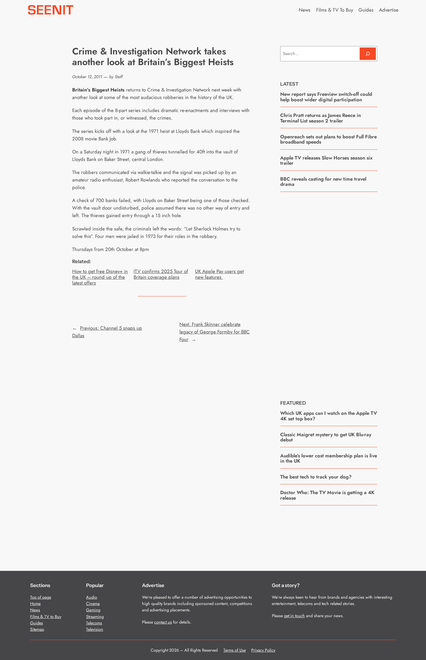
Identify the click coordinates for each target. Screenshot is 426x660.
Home (35, 603)
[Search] (368, 53)
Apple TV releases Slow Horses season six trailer (326, 160)
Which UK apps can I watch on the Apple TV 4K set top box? (328, 415)
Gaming (93, 610)
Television (94, 629)
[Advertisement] (328, 291)
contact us (163, 622)
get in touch (294, 616)
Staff (119, 77)
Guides (36, 623)
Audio (91, 597)
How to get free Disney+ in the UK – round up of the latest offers (100, 277)
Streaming (95, 616)
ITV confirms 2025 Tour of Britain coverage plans (161, 274)
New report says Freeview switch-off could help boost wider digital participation (326, 96)
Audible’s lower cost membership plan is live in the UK (328, 458)
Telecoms (94, 623)
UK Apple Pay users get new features (219, 274)
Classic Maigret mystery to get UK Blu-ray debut (325, 437)
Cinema (93, 603)
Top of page (40, 597)
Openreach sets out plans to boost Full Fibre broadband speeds (328, 139)
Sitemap (37, 629)
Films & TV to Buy (45, 616)
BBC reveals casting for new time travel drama (323, 181)
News (35, 610)
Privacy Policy (263, 650)
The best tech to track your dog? (316, 476)
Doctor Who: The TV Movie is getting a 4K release (327, 495)
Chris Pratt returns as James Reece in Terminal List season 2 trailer (320, 118)
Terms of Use (234, 650)
